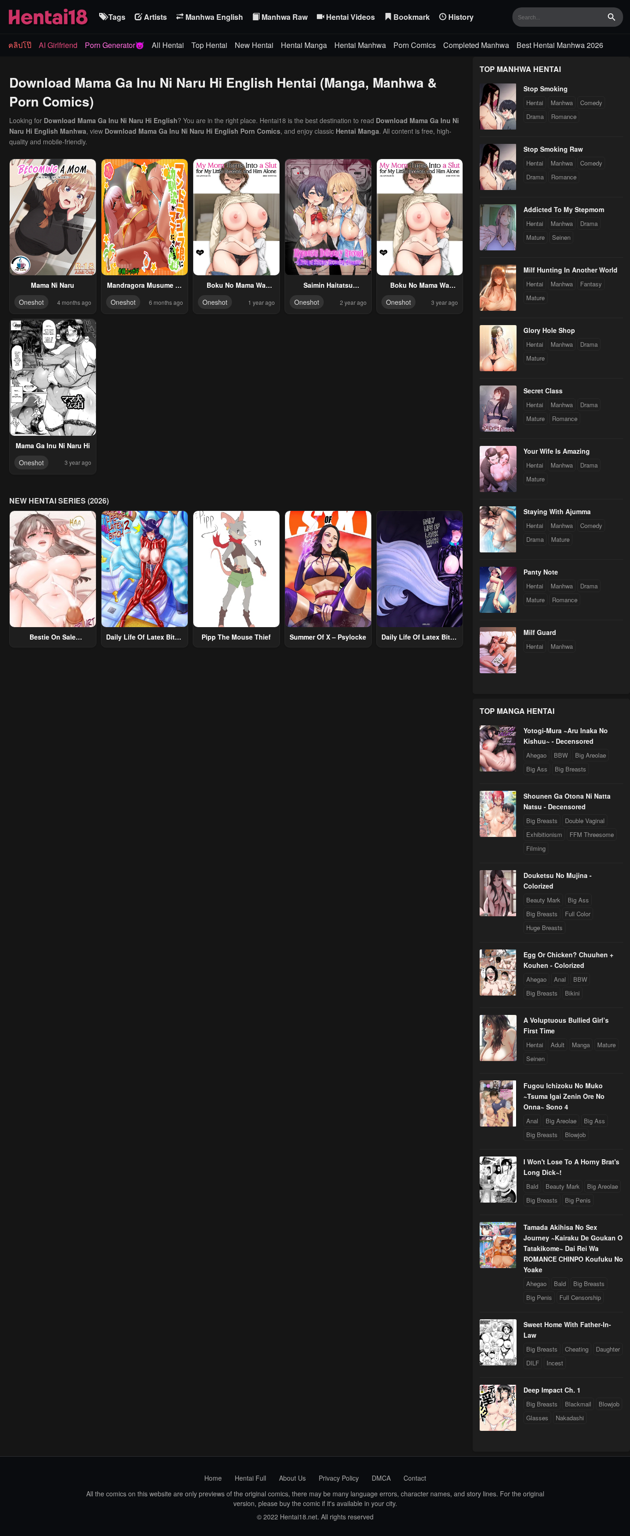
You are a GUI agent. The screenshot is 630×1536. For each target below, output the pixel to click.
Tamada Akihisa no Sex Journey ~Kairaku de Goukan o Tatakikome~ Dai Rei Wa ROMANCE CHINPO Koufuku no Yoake (573, 1248)
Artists (154, 17)
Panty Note (540, 571)
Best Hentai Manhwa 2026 (560, 45)
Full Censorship (580, 1297)
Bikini (572, 993)
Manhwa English (213, 17)
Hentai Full (250, 1478)
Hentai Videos (349, 17)
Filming (536, 848)
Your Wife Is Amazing (556, 451)
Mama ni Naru (52, 285)
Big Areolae (590, 755)
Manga (581, 1044)
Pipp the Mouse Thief (236, 636)
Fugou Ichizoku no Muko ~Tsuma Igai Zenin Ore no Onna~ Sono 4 (564, 1096)
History (460, 17)
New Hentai (254, 45)
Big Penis (578, 1200)
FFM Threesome (592, 834)
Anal (560, 979)
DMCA (381, 1478)
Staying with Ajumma (557, 511)
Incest (555, 1362)
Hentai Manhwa (360, 45)
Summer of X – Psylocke (328, 636)
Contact (415, 1478)
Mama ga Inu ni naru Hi (53, 445)
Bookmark (411, 17)
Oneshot (31, 302)
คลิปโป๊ (19, 45)
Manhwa (562, 102)
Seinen (561, 237)
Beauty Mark (543, 900)
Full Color (577, 913)
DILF (532, 1362)
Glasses (537, 1417)
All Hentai (168, 45)
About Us (292, 1478)
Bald (532, 1186)
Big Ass (536, 769)
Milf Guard (539, 632)
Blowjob (575, 1134)
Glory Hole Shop (549, 330)
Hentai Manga (304, 45)
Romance (564, 116)
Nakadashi (570, 1417)
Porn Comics (414, 45)
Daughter (608, 1349)
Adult (558, 1044)
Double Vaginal (585, 820)
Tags (116, 17)
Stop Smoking (545, 88)
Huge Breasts (544, 927)
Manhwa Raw (284, 17)
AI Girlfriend (58, 45)
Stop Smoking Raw (553, 149)
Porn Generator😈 (114, 45)
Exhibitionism (544, 834)
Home (213, 1478)
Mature (535, 237)
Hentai (534, 102)
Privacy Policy (339, 1478)
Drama (535, 116)
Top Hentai (209, 45)
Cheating (576, 1349)
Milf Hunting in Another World (570, 269)
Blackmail (578, 1404)
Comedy (591, 102)
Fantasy (591, 283)
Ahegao (536, 755)
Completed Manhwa (476, 45)
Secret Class (543, 390)
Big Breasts (570, 769)
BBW (561, 755)
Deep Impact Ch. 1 (552, 1389)
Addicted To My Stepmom (563, 209)
